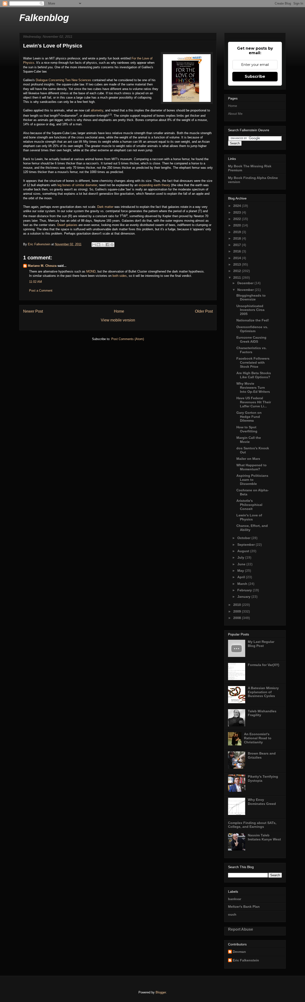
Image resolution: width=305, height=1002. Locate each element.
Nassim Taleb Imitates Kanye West (264, 837)
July (241, 557)
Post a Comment (40, 290)
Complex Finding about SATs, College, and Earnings (252, 825)
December (245, 283)
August (243, 551)
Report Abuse (240, 929)
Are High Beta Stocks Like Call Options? (253, 375)
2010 (237, 605)
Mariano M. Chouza (42, 266)
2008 (237, 618)
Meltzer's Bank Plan (244, 906)
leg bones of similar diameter (77, 185)
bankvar (234, 899)
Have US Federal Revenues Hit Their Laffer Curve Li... (253, 402)
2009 (237, 611)
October (244, 538)
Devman (239, 952)
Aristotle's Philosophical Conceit (249, 505)
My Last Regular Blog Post (261, 644)
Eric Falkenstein (246, 960)
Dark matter (105, 207)
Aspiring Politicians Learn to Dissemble (252, 480)
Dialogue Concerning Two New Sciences (63, 80)
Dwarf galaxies (67, 225)
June (241, 564)
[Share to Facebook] (107, 244)
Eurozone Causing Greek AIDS (251, 339)
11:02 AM (35, 281)
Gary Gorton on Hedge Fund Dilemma (249, 417)
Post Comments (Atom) (127, 339)
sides (123, 276)
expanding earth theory (154, 185)
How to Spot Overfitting (246, 429)
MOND (91, 271)
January (244, 596)
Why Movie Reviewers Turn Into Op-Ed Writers (253, 387)
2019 (237, 232)
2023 (237, 212)
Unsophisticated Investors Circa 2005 (250, 310)
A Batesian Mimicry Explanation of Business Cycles (263, 692)
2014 (237, 258)
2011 (237, 277)
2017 (237, 245)
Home (119, 311)
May (241, 570)
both (115, 276)
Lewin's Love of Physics (249, 517)
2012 (237, 271)
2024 (237, 206)
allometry (97, 110)
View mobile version (118, 320)
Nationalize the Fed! (252, 320)
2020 (237, 225)
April (241, 577)
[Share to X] (103, 244)
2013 (237, 264)
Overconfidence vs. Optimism (252, 329)
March (242, 584)
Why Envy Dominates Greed (262, 802)
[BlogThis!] (98, 244)
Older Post (204, 311)
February (245, 590)
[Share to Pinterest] (112, 244)
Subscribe (255, 76)
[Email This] (94, 244)
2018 (237, 238)
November (246, 290)
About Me (235, 113)
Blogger (161, 992)
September (246, 544)
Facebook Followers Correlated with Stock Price (252, 362)
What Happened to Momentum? (251, 467)
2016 (237, 251)
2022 (237, 219)
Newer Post (33, 311)
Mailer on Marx (248, 459)
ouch (232, 914)
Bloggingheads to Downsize (251, 297)
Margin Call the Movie (248, 440)
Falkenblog (44, 17)
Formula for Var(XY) (263, 665)
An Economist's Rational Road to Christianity (257, 738)
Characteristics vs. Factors (251, 350)
